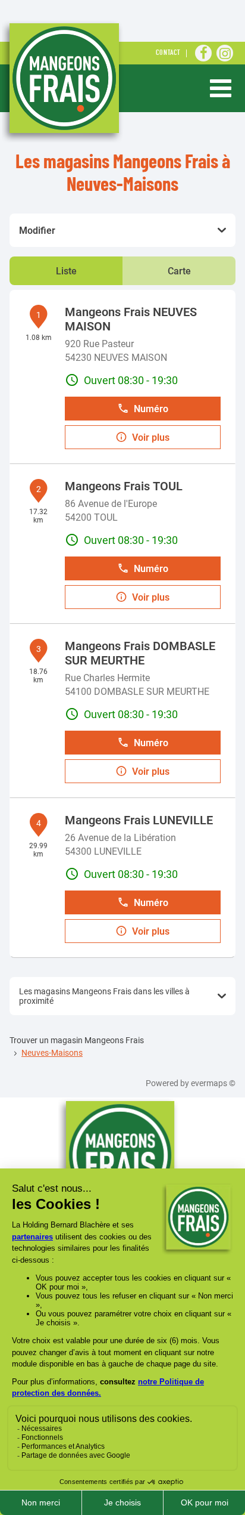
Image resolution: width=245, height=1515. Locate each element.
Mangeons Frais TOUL (124, 486)
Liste (66, 271)
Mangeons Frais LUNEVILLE (139, 820)
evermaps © (213, 1083)
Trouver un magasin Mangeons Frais (77, 1040)
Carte (179, 271)
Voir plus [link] (150, 437)
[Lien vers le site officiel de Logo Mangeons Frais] (63, 81)
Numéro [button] (151, 409)
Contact (168, 53)
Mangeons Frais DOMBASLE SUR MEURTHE (140, 653)
